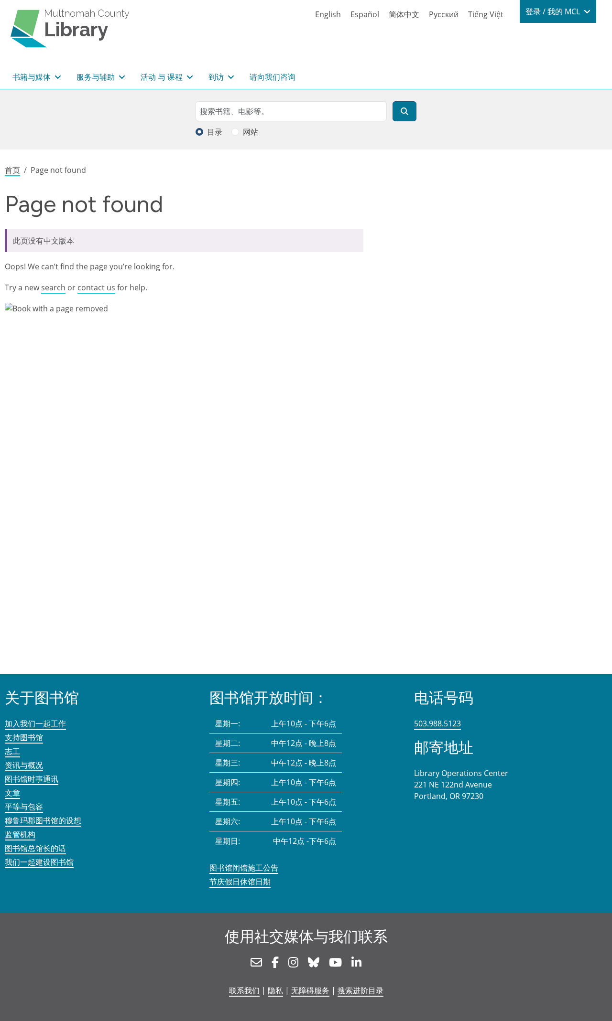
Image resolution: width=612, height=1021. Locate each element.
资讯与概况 (24, 765)
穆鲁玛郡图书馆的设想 (43, 820)
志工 (12, 751)
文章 (12, 792)
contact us (96, 287)
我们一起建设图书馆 (39, 862)
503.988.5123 (437, 723)
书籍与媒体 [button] (32, 77)
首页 (12, 170)
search (53, 287)
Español (364, 14)
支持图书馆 (24, 737)
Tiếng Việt (485, 14)
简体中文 (404, 14)
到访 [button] (217, 77)
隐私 (275, 990)
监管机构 (20, 834)
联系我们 (244, 990)
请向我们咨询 (272, 77)
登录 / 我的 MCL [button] (553, 11)
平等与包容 (24, 806)
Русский (444, 14)
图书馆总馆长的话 (35, 848)
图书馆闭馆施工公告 (243, 867)
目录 (214, 132)
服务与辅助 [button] (96, 77)
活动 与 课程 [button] (163, 77)
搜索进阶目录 (360, 990)
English (328, 14)
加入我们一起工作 (35, 723)
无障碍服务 (310, 990)
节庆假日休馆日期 (240, 881)
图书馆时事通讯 (31, 779)
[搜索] (404, 111)
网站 (250, 132)
